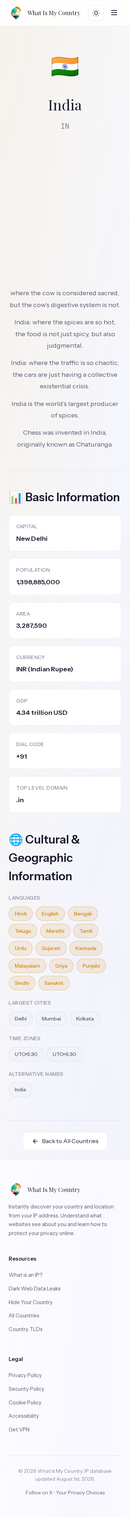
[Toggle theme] (96, 13)
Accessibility (24, 1416)
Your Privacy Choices (80, 1492)
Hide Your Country (31, 1302)
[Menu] (114, 13)
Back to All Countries (70, 1140)
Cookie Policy (25, 1402)
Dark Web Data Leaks (35, 1288)
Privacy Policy (25, 1375)
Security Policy (26, 1389)
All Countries (24, 1315)
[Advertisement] (65, 205)
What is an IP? (26, 1275)
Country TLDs (26, 1329)
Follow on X (39, 1492)
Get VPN (19, 1429)
